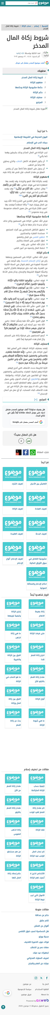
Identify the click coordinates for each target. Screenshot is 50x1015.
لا (21, 441)
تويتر (19, 452)
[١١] (4, 301)
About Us (45, 994)
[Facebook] (47, 978)
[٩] (15, 283)
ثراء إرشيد (20, 53)
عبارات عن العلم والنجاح (38, 963)
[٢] (46, 188)
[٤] (21, 195)
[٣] (15, 188)
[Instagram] (36, 978)
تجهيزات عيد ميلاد (41, 953)
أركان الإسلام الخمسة (30, 261)
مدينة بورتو (44, 937)
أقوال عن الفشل (41, 926)
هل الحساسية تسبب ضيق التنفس (33, 931)
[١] (38, 155)
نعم (29, 441)
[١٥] (39, 393)
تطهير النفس (39, 237)
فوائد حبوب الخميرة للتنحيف (36, 942)
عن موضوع (27, 984)
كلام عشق (44, 921)
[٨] (37, 275)
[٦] (29, 211)
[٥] (20, 195)
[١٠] (28, 294)
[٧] (19, 224)
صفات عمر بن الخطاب (39, 947)
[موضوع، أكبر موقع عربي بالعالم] (44, 4)
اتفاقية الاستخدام (42, 989)
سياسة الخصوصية (24, 989)
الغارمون (34, 379)
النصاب (19, 161)
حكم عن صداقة (42, 915)
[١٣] (31, 331)
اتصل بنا (45, 984)
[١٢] (31, 316)
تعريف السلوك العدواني (38, 958)
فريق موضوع (26, 994)
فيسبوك (26, 452)
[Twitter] (41, 978)
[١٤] (17, 362)
